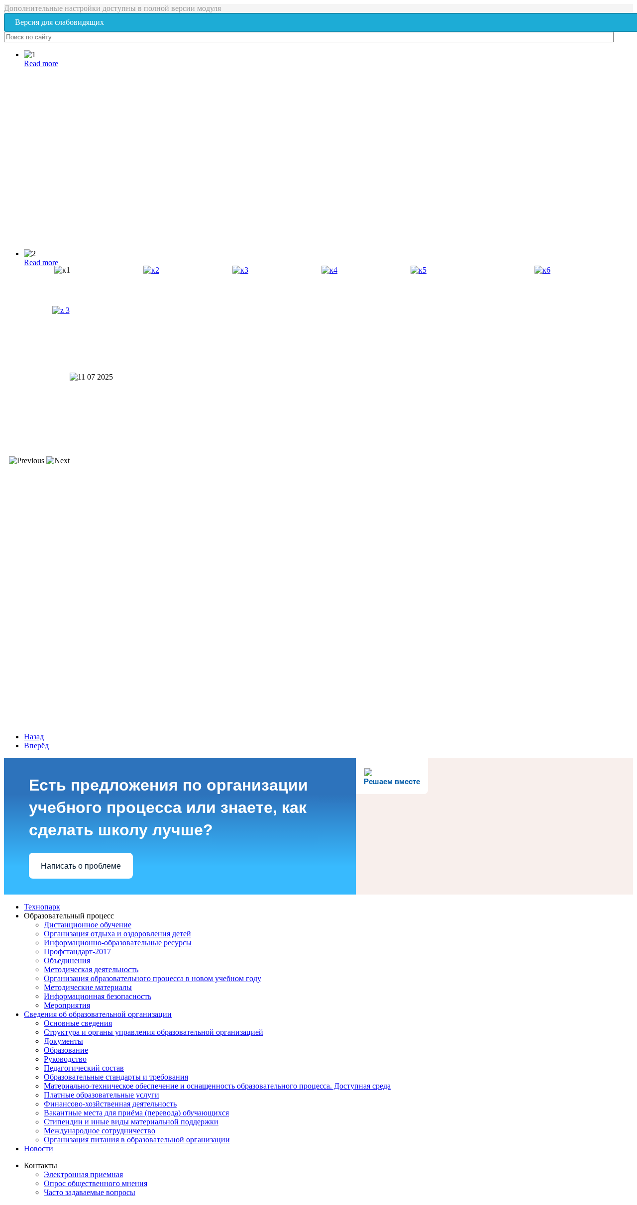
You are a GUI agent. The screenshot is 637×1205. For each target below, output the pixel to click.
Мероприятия (67, 1005)
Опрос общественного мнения (95, 1183)
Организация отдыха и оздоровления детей (117, 933)
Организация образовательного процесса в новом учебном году (152, 978)
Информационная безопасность (97, 996)
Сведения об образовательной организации (98, 1014)
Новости (38, 1148)
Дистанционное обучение (87, 924)
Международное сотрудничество (99, 1130)
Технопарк (42, 907)
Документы (63, 1041)
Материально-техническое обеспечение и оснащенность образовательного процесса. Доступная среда (217, 1086)
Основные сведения (78, 1023)
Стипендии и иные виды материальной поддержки (131, 1121)
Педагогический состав (84, 1068)
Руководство (65, 1059)
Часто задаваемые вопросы (89, 1192)
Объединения (67, 960)
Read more (41, 63)
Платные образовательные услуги (101, 1095)
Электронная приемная (83, 1174)
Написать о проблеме (81, 866)
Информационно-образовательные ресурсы (118, 942)
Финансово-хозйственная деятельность (110, 1104)
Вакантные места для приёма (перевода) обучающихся (136, 1112)
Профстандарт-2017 (77, 951)
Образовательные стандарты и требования (116, 1077)
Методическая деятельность (91, 969)
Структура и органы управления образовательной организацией (153, 1032)
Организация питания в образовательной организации (137, 1139)
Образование (66, 1050)
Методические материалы (88, 987)
